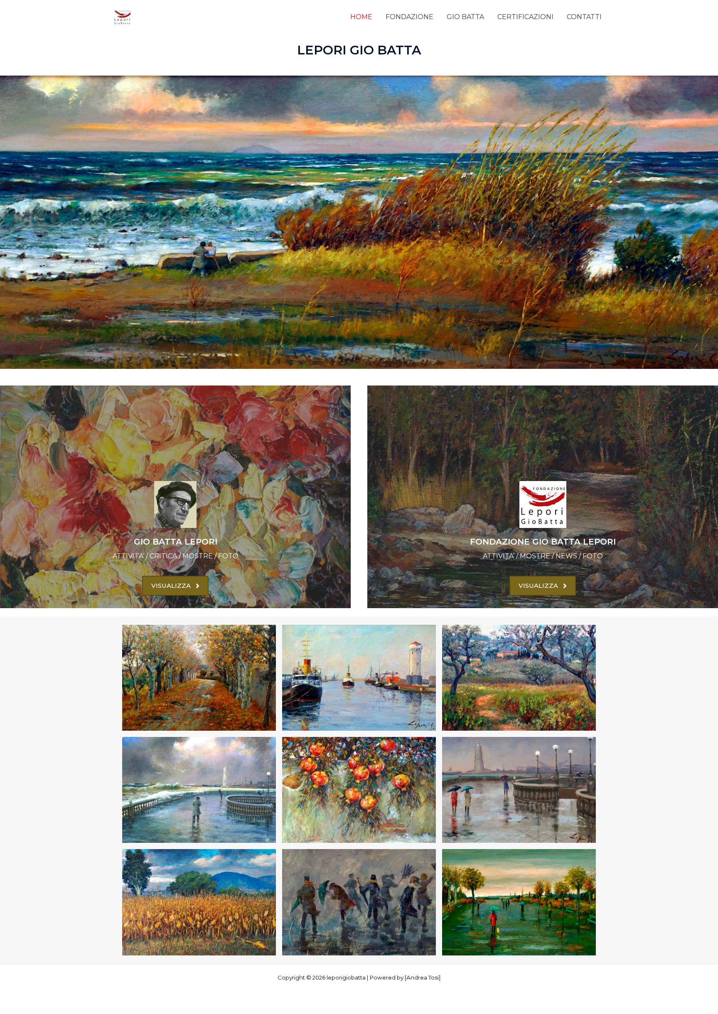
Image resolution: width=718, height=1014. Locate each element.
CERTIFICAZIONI (525, 17)
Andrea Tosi (422, 977)
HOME (361, 17)
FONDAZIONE (409, 17)
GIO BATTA (465, 17)
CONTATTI (584, 17)
